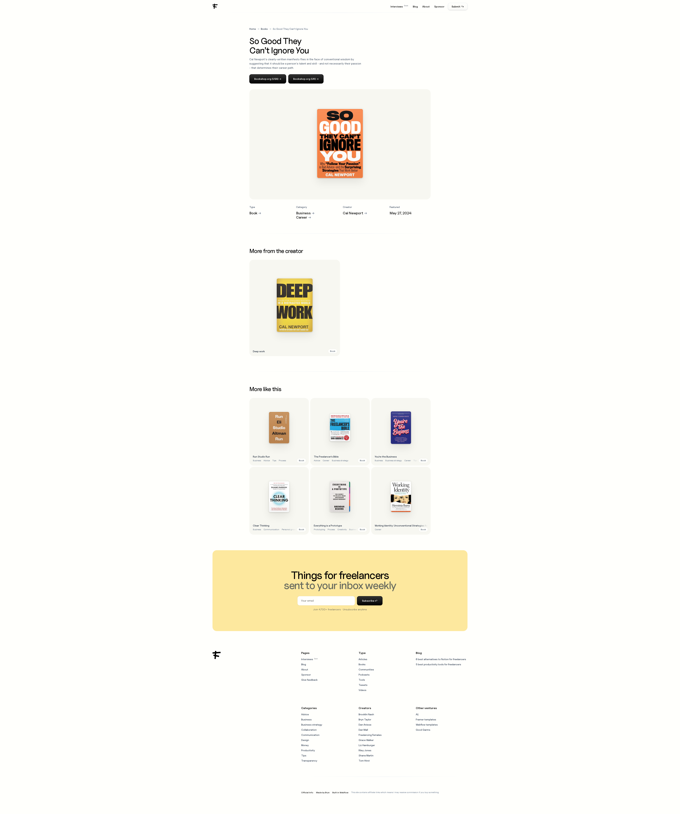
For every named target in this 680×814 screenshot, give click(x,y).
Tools (362, 679)
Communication (271, 529)
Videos (362, 690)
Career (326, 460)
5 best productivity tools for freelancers (438, 664)
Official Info (307, 792)
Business (257, 460)
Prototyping (319, 529)
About (426, 6)
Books (264, 28)
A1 (417, 714)
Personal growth (290, 529)
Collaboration (309, 729)
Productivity (308, 750)
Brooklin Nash (366, 714)
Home (252, 28)
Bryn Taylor (365, 719)
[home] (215, 6)
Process (282, 460)
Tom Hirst (364, 760)
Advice (267, 460)
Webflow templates (427, 724)
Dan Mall (363, 729)
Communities (366, 669)
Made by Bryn (323, 792)
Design (305, 739)
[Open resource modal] (294, 308)
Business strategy (340, 460)
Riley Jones (365, 750)
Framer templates (426, 719)
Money (305, 745)
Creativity (342, 529)
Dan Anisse (365, 724)
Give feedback (309, 679)
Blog (415, 6)
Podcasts (364, 674)
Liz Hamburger (367, 745)
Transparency (309, 760)
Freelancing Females (370, 734)
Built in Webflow (340, 792)
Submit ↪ (458, 6)
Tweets (363, 684)
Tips (274, 460)
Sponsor (439, 6)
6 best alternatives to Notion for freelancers (441, 659)
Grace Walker (366, 739)
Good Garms (423, 729)
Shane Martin (366, 755)
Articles (363, 659)
